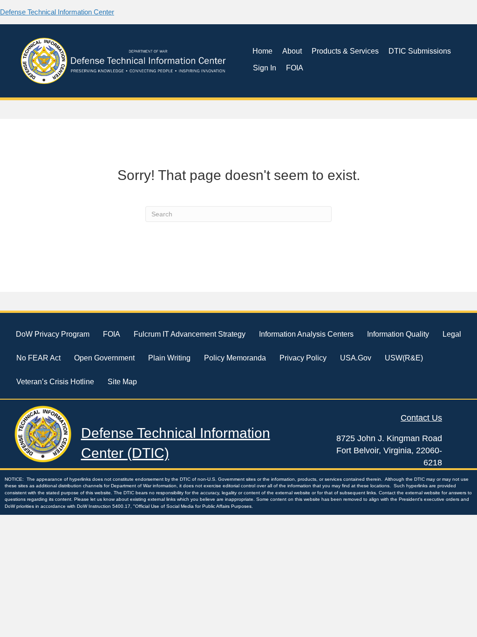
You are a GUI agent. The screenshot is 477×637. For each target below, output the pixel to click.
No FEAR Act (38, 358)
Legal (452, 334)
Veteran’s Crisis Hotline (55, 382)
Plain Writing (169, 358)
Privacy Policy (303, 358)
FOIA (294, 68)
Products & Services (345, 51)
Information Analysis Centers (306, 334)
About (292, 51)
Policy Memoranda (235, 358)
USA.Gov (355, 358)
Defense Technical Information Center (57, 12)
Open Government (104, 358)
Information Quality (398, 334)
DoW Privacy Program (52, 334)
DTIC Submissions (419, 51)
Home (262, 51)
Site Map (122, 382)
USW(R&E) (404, 358)
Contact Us (421, 417)
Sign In (264, 68)
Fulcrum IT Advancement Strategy (189, 334)
